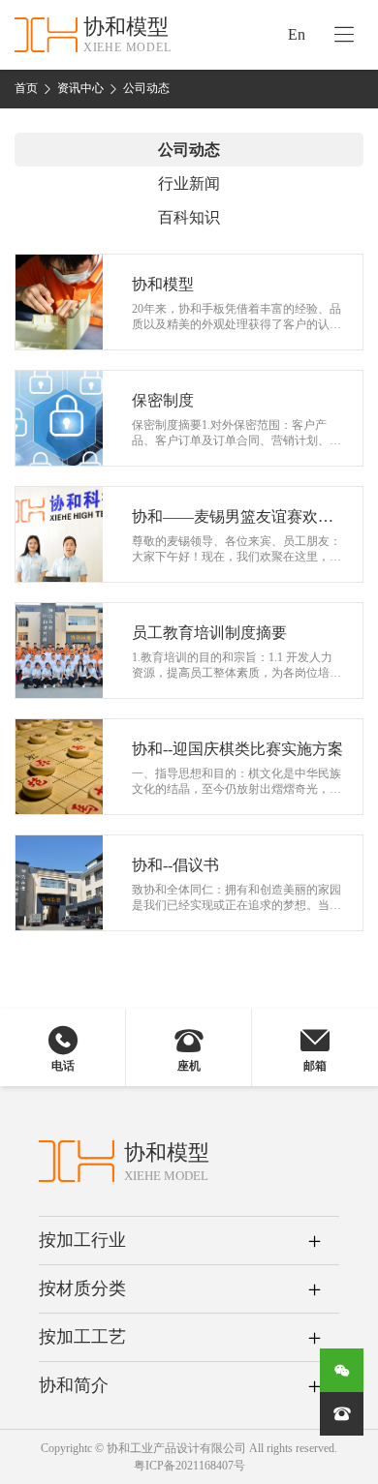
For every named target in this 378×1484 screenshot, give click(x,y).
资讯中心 (80, 88)
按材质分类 (82, 1288)
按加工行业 (82, 1240)
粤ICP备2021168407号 (189, 1465)
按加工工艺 (82, 1337)
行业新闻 (189, 183)
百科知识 (189, 217)
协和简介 (74, 1385)
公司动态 (146, 88)
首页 (26, 88)
